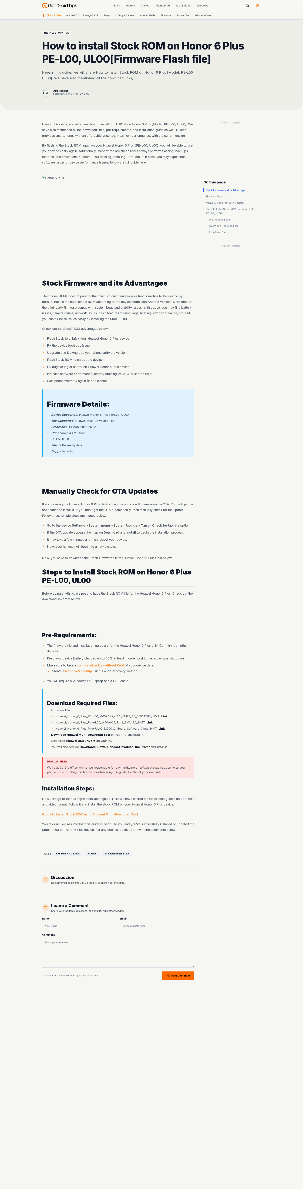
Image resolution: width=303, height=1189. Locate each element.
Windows (202, 5)
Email (123, 918)
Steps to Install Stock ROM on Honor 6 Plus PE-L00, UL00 (230, 211)
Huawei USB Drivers (80, 741)
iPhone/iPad (162, 5)
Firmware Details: (215, 196)
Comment (48, 934)
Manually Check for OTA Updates (225, 202)
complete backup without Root (100, 665)
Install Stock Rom (56, 32)
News (116, 5)
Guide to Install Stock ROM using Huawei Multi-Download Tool (90, 814)
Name (46, 918)
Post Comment (180, 975)
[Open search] (247, 5)
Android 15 (71, 15)
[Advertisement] (118, 472)
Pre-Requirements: (220, 219)
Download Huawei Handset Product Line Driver (115, 747)
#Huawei (92, 853)
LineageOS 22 (90, 15)
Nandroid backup (78, 671)
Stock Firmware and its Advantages (226, 190)
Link (164, 716)
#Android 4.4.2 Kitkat (67, 853)
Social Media (183, 5)
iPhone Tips (183, 15)
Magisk (108, 15)
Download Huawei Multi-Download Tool (80, 734)
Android (130, 5)
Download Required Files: (224, 225)
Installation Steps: (219, 232)
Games (145, 5)
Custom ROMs (147, 15)
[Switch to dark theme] (257, 5)
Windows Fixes (203, 15)
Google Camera (126, 15)
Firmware (166, 15)
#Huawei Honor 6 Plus (117, 853)
